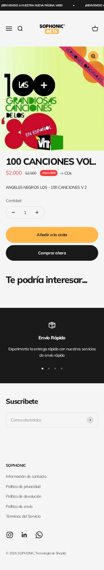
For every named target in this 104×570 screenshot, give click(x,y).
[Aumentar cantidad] (37, 212)
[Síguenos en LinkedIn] (24, 535)
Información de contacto (26, 476)
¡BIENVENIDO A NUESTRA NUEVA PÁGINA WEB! (31, 5)
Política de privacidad (23, 486)
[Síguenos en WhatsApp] (39, 535)
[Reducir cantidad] (13, 212)
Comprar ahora (52, 253)
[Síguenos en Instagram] (10, 535)
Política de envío (19, 506)
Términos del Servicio (23, 516)
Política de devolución (23, 496)
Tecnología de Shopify (50, 553)
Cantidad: (14, 200)
